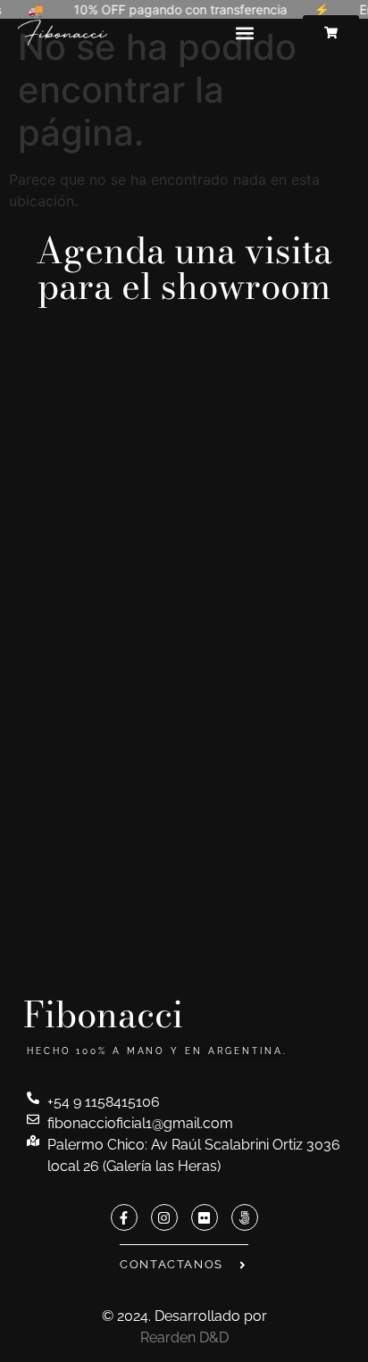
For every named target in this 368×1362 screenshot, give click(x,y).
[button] (244, 32)
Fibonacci (103, 1014)
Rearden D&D (184, 1337)
